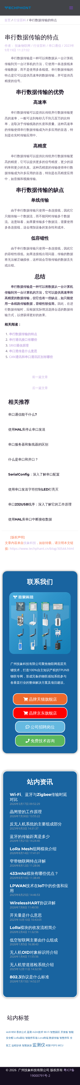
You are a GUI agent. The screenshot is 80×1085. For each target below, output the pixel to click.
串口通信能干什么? (22, 414)
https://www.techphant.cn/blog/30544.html (42, 548)
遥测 (29, 1032)
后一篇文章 (40, 388)
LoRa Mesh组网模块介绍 (33, 848)
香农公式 (21, 1032)
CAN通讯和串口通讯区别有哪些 (31, 357)
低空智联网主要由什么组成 (34, 940)
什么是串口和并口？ (23, 459)
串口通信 (55, 45)
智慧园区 (55, 1032)
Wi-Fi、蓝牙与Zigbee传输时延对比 (38, 797)
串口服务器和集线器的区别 (28, 444)
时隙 (48, 1045)
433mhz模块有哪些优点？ (34, 873)
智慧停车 (64, 1037)
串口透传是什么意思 (23, 351)
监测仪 (38, 1044)
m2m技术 (37, 1032)
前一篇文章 (40, 377)
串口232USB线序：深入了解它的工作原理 (40, 504)
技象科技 (30, 543)
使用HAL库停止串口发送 (26, 429)
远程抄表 (16, 1045)
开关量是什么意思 (26, 915)
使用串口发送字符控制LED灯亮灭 (33, 489)
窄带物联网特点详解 (28, 861)
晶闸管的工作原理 (26, 811)
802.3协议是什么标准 (29, 977)
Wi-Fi (47, 1032)
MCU (60, 1045)
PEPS (54, 1045)
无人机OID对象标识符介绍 (34, 952)
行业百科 (39, 45)
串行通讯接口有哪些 (23, 339)
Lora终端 (43, 1037)
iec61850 (11, 1032)
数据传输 (54, 1037)
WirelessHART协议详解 (33, 903)
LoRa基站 (19, 1037)
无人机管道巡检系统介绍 (32, 964)
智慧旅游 (27, 1045)
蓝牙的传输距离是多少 (30, 836)
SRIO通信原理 (19, 345)
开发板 (64, 1032)
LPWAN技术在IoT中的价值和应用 (39, 888)
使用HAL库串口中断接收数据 (30, 519)
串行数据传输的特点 (23, 334)
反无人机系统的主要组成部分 (36, 824)
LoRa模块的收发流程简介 (33, 927)
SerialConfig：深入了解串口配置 (34, 474)
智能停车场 (31, 1037)
